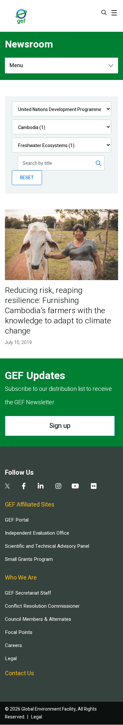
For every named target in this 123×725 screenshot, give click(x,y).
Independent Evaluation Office (37, 533)
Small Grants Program (29, 559)
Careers (13, 645)
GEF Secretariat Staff (28, 593)
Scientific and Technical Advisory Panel (47, 546)
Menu (16, 65)
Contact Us (19, 673)
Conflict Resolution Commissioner (42, 606)
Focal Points (18, 632)
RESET (27, 177)
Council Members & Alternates (38, 619)
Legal (11, 658)
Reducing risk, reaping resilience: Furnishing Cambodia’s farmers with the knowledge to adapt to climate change (58, 311)
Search (104, 12)
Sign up (60, 425)
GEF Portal (17, 520)
